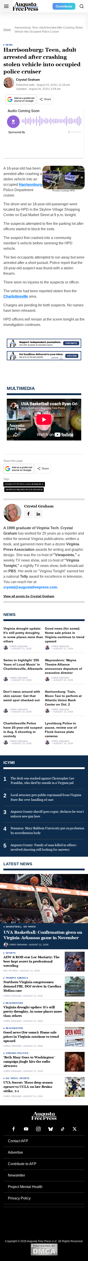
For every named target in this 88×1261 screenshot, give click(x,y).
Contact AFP (18, 1141)
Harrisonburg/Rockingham (24, 489)
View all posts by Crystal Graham (28, 596)
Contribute (64, 6)
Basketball (14, 926)
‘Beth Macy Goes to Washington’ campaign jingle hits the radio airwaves (29, 1061)
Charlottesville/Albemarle (24, 484)
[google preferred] (21, 99)
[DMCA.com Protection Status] (44, 1249)
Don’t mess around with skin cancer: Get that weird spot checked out (21, 696)
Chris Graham (18, 646)
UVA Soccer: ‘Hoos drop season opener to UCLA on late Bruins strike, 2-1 (28, 1086)
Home (7, 29)
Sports (11, 953)
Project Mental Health (25, 1187)
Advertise (15, 1152)
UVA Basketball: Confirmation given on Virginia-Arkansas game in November (43, 935)
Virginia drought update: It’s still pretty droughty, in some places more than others (32, 1011)
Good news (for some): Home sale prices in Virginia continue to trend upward (31, 1036)
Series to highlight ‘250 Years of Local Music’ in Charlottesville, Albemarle (23, 664)
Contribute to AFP (22, 1164)
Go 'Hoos (29, 926)
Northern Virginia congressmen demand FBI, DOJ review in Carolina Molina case (32, 986)
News (9, 45)
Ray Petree (10, 971)
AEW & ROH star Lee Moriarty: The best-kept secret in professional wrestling (31, 961)
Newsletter (16, 1175)
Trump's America (17, 978)
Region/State (14, 1003)
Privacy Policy (19, 1198)
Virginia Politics (17, 1053)
